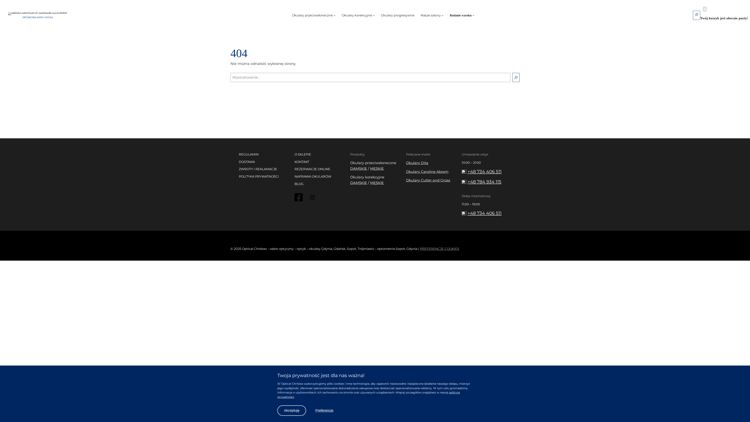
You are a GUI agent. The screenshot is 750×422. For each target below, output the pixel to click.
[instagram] (312, 198)
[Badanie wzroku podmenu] (473, 15)
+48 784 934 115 (484, 181)
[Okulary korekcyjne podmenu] (374, 15)
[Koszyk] (704, 9)
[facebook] (299, 201)
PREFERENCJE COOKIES (439, 249)
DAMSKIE (358, 168)
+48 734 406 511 (485, 171)
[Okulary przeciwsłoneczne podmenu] (335, 15)
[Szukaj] (516, 77)
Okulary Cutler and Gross (428, 180)
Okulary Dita (417, 163)
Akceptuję (291, 410)
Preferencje (324, 410)
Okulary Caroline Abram (427, 172)
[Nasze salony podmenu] (443, 15)
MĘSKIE (377, 168)
